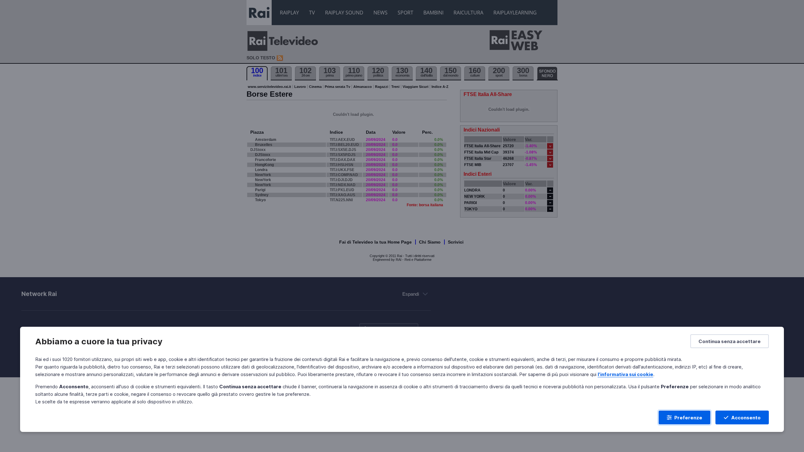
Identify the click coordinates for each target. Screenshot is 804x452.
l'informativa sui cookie (625, 374)
